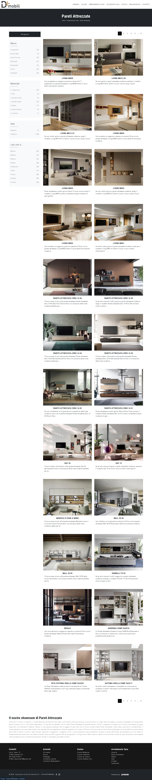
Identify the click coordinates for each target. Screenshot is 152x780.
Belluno (24, 151)
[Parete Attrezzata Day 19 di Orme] (118, 442)
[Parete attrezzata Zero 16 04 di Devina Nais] (67, 332)
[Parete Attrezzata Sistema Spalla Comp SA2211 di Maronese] (118, 662)
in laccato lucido (24, 98)
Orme (24, 69)
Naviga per (25, 34)
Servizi (45, 755)
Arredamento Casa (97, 4)
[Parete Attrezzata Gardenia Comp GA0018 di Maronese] (118, 607)
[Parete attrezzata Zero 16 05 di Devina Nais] (118, 277)
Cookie (8, 779)
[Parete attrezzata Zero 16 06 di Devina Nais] (67, 277)
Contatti (146, 4)
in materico (24, 113)
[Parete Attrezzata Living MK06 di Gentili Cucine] (118, 112)
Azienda (76, 4)
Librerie (114, 752)
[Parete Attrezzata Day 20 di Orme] (67, 442)
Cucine (84, 4)
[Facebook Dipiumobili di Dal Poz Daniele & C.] (57, 774)
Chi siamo (46, 752)
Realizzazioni (134, 4)
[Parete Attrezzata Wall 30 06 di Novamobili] (118, 497)
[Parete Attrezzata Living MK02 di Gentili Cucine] (67, 222)
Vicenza (24, 182)
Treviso (24, 174)
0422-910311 (17, 757)
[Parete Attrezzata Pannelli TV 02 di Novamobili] (118, 552)
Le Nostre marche (49, 759)
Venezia (24, 178)
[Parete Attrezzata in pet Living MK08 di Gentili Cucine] (67, 57)
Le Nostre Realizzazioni (51, 761)
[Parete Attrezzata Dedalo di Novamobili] (67, 607)
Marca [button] (13, 43)
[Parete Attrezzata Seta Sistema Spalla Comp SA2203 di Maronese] (67, 662)
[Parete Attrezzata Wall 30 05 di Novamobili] (67, 552)
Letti (113, 759)
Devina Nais (24, 54)
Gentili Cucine (24, 58)
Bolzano (24, 155)
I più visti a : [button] (16, 144)
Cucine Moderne (83, 752)
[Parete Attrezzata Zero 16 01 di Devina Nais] (118, 387)
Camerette (115, 763)
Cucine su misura (83, 757)
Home (64, 20)
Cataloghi (46, 757)
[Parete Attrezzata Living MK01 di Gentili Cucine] (118, 222)
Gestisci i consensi (19, 779)
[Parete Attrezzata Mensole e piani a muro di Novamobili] (67, 497)
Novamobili (24, 65)
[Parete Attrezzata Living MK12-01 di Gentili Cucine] (67, 112)
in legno (24, 105)
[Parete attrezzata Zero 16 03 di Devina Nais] (118, 332)
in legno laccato (24, 109)
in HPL (24, 94)
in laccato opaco (24, 102)
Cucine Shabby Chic (84, 759)
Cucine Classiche (83, 755)
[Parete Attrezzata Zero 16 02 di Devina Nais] (67, 387)
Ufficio (124, 4)
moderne (24, 134)
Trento (24, 170)
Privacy (3, 779)
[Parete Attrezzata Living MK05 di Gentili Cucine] (67, 167)
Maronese (24, 61)
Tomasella (24, 73)
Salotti (113, 757)
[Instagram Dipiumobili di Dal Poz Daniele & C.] (59, 774)
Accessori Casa (113, 4)
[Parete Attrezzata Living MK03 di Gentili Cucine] (118, 167)
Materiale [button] (15, 83)
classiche (24, 130)
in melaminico (24, 90)
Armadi (114, 761)
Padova (24, 163)
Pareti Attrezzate (85, 20)
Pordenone (24, 167)
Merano (24, 159)
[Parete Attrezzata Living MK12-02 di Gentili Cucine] (118, 57)
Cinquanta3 (24, 50)
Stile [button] (13, 124)
